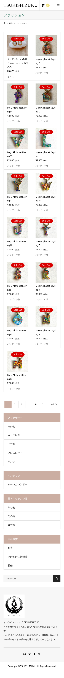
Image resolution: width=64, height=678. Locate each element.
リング (11, 461)
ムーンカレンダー (18, 484)
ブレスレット (15, 452)
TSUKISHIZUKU (21, 5)
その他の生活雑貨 (18, 556)
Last (51, 404)
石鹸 (10, 565)
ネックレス (14, 435)
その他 (11, 426)
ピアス (11, 444)
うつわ (11, 507)
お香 (10, 547)
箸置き (11, 524)
